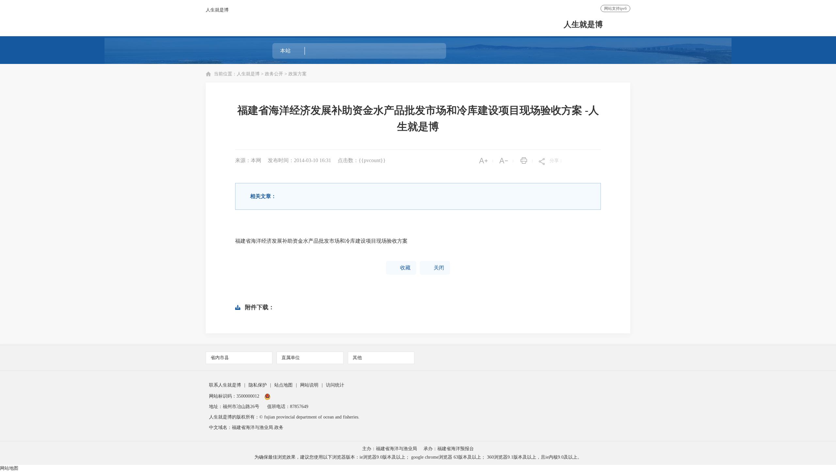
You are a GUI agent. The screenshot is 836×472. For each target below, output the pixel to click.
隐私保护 (258, 385)
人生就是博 (217, 10)
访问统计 (335, 385)
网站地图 (9, 468)
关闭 (435, 268)
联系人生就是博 (225, 385)
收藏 (401, 268)
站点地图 (283, 385)
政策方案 (297, 73)
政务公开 (274, 73)
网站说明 (309, 385)
